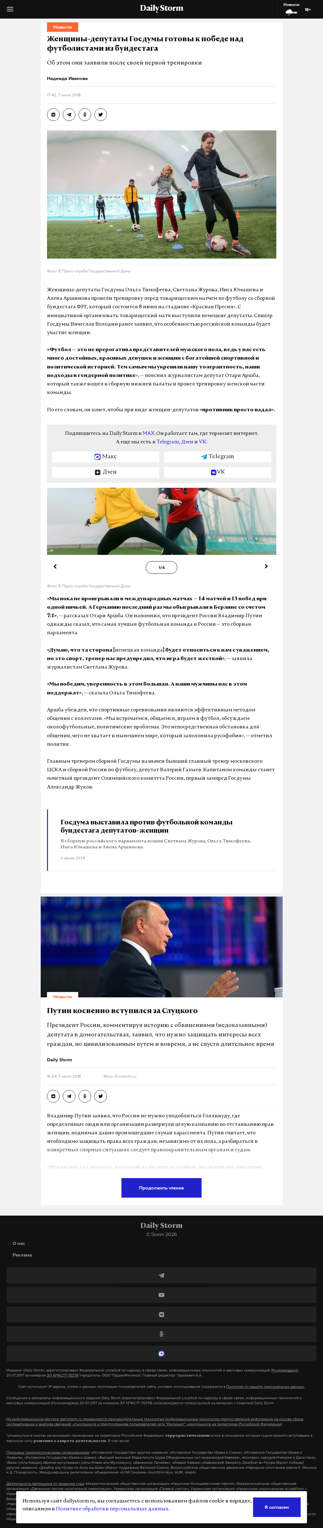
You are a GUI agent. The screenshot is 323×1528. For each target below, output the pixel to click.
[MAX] (161, 1353)
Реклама (22, 1254)
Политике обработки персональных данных (112, 1509)
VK (202, 442)
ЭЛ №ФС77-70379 (62, 1375)
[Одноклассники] (161, 1334)
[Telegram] (161, 1275)
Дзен (187, 442)
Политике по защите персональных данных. (265, 1386)
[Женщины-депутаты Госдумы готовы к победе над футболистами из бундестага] (53, 114)
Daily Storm (161, 9)
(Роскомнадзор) (284, 1370)
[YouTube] (161, 1295)
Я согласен (277, 1507)
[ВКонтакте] (161, 1314)
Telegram (167, 442)
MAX (148, 433)
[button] (10, 11)
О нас (19, 1243)
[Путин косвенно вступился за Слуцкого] (53, 1096)
